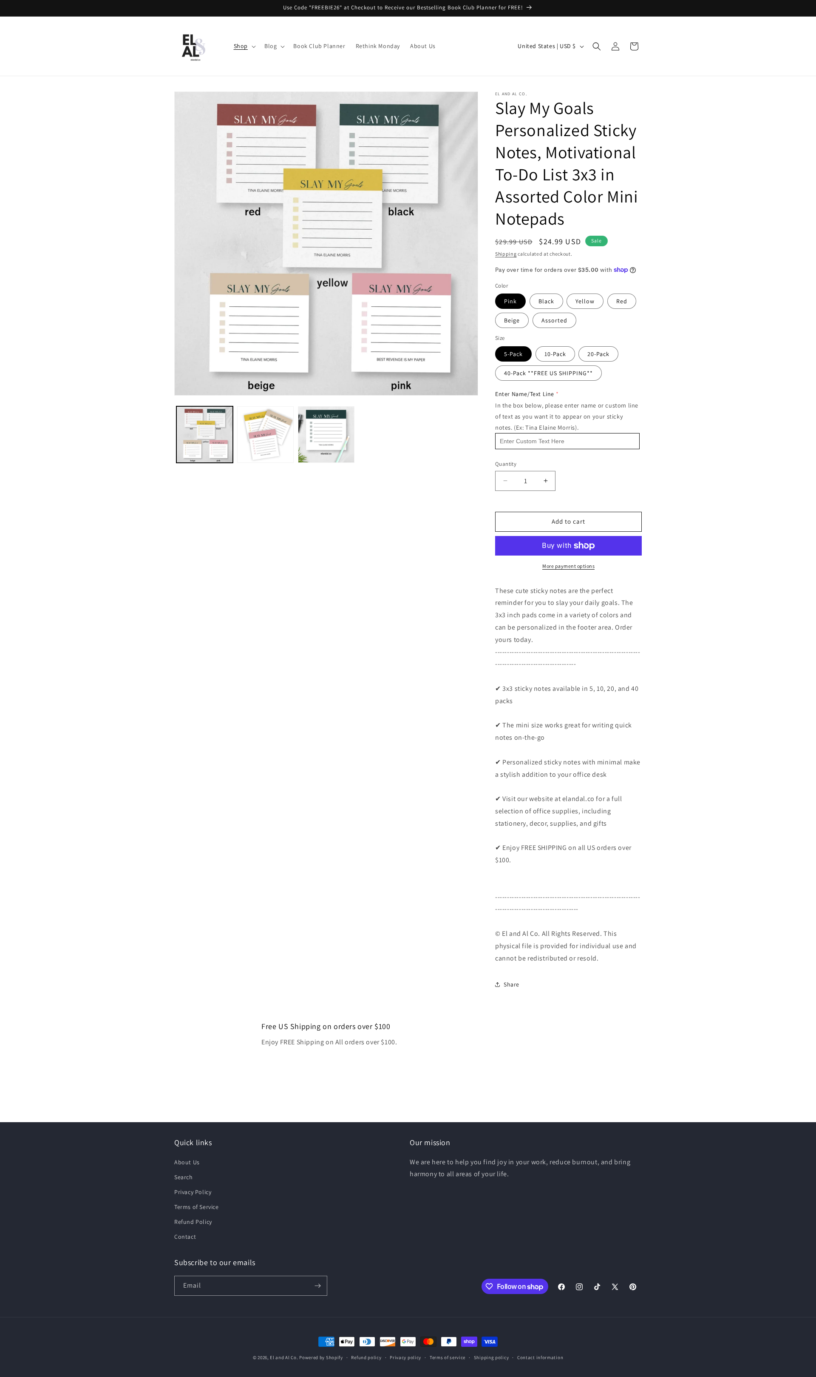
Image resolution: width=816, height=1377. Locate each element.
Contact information (540, 1357)
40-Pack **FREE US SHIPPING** (548, 373)
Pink (510, 301)
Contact (185, 1236)
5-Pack (513, 354)
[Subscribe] (317, 1286)
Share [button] (511, 984)
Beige (512, 320)
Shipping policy (491, 1357)
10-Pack (555, 354)
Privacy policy (405, 1357)
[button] (244, 46)
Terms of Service (196, 1207)
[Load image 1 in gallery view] (204, 434)
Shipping (506, 254)
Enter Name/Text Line (524, 394)
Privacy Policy (192, 1192)
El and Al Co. (284, 1357)
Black (546, 301)
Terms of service (447, 1357)
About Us (187, 1162)
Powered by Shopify (321, 1357)
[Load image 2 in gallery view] (265, 434)
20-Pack (598, 354)
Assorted (554, 320)
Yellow (585, 301)
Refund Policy (193, 1222)
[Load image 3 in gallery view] (326, 434)
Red (621, 301)
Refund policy (366, 1357)
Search (183, 1177)
